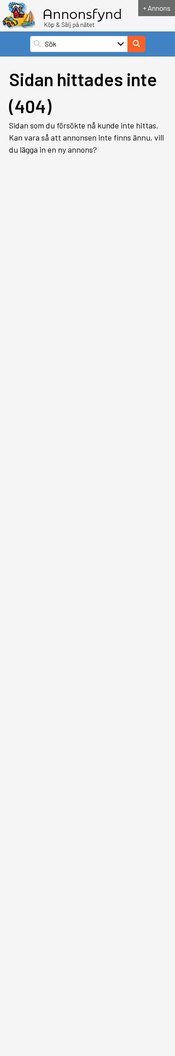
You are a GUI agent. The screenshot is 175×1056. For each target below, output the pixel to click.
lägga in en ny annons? (58, 149)
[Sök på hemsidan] (136, 44)
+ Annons (157, 8)
